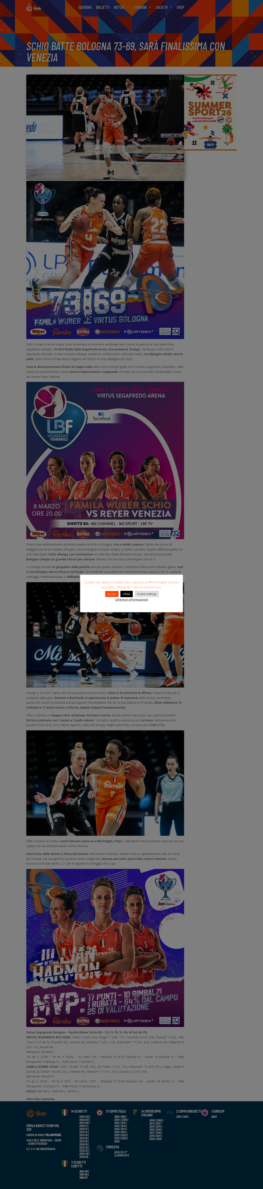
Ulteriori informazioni (131, 599)
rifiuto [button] (126, 594)
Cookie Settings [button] (146, 594)
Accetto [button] (112, 594)
